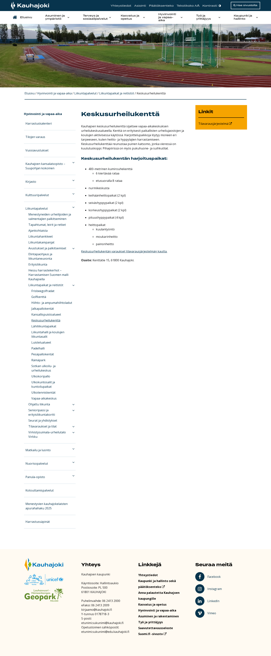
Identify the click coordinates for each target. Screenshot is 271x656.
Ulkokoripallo (40, 376)
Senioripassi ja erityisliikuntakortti (41, 412)
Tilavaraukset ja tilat (42, 426)
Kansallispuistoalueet (46, 314)
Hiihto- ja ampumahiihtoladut (51, 303)
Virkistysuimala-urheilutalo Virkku (47, 434)
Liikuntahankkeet (40, 236)
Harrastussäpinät (37, 522)
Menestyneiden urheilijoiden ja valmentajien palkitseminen (49, 216)
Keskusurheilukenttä (45, 320)
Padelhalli (38, 348)
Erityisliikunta (37, 264)
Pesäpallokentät (42, 354)
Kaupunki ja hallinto (243, 17)
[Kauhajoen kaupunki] (30, 6)
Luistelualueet (41, 342)
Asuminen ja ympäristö (55, 17)
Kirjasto (30, 182)
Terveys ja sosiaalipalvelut (95, 17)
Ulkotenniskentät (43, 392)
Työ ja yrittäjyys (203, 17)
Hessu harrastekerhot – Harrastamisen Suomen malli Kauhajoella (48, 274)
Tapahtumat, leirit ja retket (47, 225)
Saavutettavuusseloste (155, 628)
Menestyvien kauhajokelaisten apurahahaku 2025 (46, 506)
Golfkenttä (38, 297)
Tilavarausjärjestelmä (213, 124)
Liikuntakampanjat (41, 242)
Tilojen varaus (35, 137)
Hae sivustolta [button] (246, 5)
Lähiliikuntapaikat (43, 326)
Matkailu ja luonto (38, 450)
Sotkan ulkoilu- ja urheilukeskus (43, 368)
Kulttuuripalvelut (37, 195)
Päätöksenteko (161, 6)
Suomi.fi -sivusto (151, 634)
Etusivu (26, 17)
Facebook (214, 576)
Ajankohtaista (38, 231)
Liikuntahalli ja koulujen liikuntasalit (47, 334)
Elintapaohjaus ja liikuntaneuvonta (40, 256)
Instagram (214, 588)
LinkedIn (214, 601)
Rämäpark (38, 360)
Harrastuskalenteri (38, 123)
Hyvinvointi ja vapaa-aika (167, 17)
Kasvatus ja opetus (130, 17)
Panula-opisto (35, 477)
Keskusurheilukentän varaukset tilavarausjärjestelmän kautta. (124, 251)
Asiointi (140, 6)
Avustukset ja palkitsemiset (47, 248)
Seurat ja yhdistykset (42, 420)
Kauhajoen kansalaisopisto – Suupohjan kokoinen (45, 166)
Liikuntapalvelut (36, 208)
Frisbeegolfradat (42, 291)
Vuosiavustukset (36, 150)
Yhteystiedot (121, 6)
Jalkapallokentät (42, 309)
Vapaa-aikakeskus (44, 398)
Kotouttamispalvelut (39, 490)
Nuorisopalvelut (36, 464)
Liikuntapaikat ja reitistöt (45, 285)
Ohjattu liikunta (39, 404)
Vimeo (215, 613)
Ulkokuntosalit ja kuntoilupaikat (43, 384)
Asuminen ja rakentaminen (158, 616)
